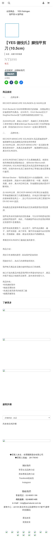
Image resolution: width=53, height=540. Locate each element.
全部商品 (10, 11)
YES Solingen (24, 11)
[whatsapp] (16, 82)
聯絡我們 (10, 74)
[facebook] (11, 82)
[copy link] (21, 82)
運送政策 (26, 517)
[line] (6, 82)
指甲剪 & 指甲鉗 (16, 14)
